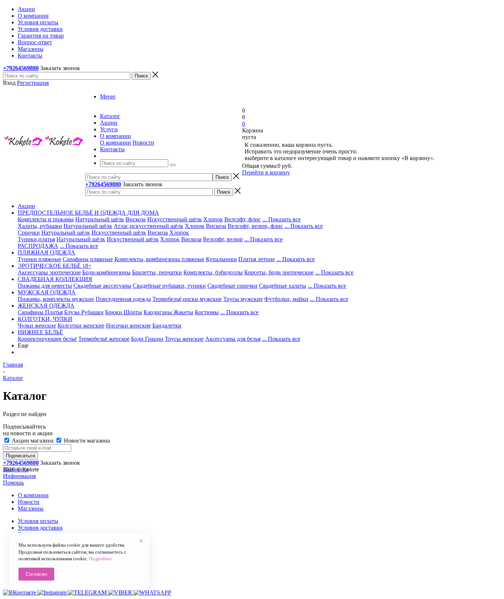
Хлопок (213, 219)
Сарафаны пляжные (88, 259)
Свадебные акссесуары (102, 286)
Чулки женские (37, 325)
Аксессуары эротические (49, 272)
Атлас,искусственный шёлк (148, 226)
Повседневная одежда (123, 299)
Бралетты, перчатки (157, 272)
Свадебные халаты (282, 286)
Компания (15, 469)
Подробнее (100, 558)
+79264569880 (21, 68)
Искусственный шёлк (174, 219)
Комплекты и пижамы (46, 219)
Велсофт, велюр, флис (255, 226)
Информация (19, 476)
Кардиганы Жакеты (168, 312)
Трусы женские (184, 339)
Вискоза (135, 219)
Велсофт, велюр (223, 239)
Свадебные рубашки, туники (169, 286)
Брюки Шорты (123, 312)
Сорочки (29, 232)
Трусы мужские (243, 299)
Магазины (31, 508)
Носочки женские (128, 325)
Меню (107, 96)
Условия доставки (40, 527)
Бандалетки (167, 325)
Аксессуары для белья (232, 339)
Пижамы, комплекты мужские (56, 299)
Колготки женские (81, 325)
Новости (143, 142)
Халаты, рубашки (40, 226)
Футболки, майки (286, 299)
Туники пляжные (39, 259)
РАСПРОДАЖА (38, 246)
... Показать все (281, 219)
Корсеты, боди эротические (279, 272)
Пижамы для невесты (45, 286)
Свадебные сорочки (232, 286)
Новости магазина (86, 440)
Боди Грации (147, 339)
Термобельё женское (104, 339)
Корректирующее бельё (47, 339)
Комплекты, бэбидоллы (213, 272)
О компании (115, 142)
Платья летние (256, 259)
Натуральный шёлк (99, 219)
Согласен (36, 574)
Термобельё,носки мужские (187, 299)
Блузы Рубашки (84, 312)
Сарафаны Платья (40, 312)
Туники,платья (36, 239)
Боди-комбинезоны (106, 272)
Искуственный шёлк (133, 239)
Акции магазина (32, 440)
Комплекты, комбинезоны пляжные (159, 259)
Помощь (13, 482)
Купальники (221, 259)
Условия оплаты (38, 521)
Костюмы (207, 312)
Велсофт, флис (242, 219)
